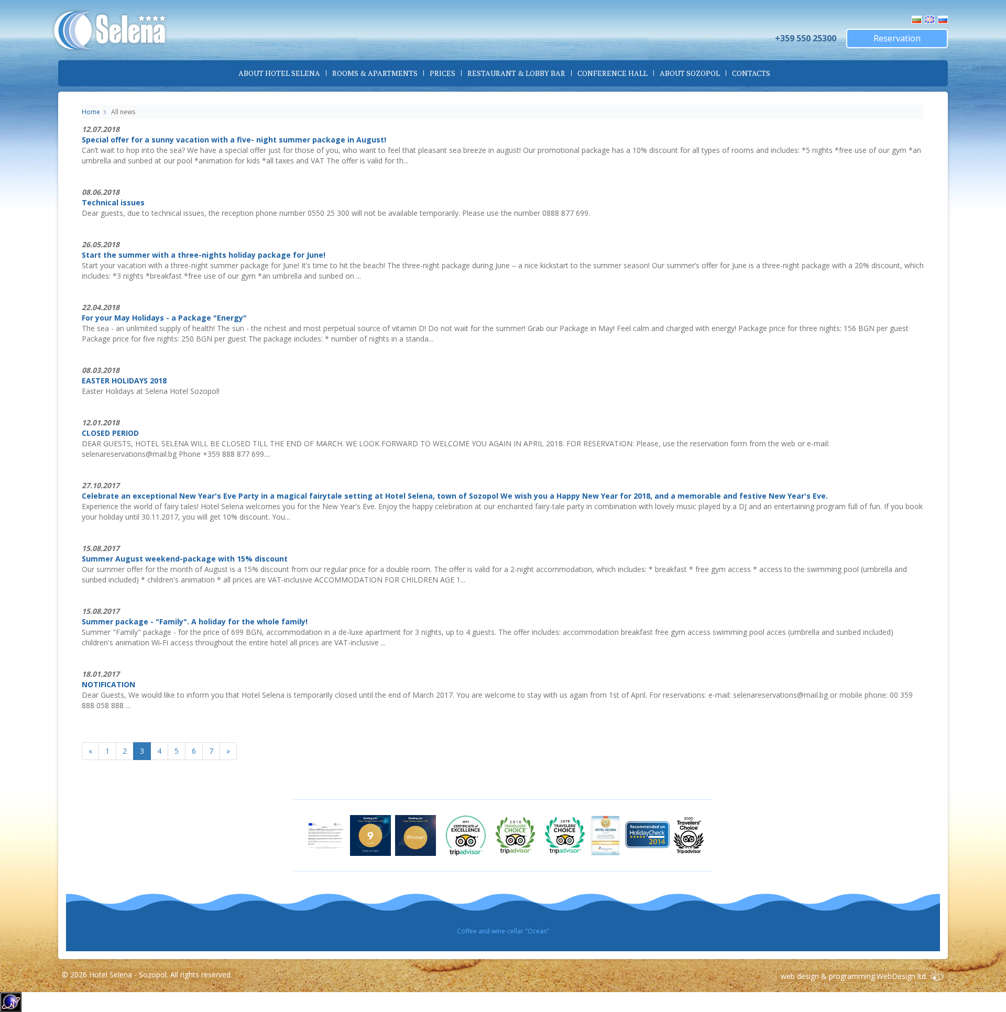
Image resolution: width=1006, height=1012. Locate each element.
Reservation (897, 38)
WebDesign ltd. (902, 976)
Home (91, 111)
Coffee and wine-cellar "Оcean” (503, 931)
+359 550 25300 (805, 38)
